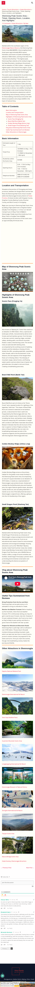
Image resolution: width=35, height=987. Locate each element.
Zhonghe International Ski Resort (12, 810)
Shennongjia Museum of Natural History (14, 787)
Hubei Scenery (6, 861)
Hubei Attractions (17, 23)
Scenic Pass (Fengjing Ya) (15, 119)
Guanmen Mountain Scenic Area (12, 741)
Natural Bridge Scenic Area (10, 857)
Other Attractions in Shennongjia (16, 132)
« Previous (4, 948)
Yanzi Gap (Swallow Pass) (9, 717)
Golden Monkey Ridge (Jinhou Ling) (19, 123)
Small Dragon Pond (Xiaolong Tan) (18, 125)
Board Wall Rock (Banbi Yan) (16, 121)
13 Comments (6, 23)
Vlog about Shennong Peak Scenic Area (18, 128)
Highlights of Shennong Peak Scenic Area (18, 117)
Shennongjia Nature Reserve (11, 48)
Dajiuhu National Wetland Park (11, 671)
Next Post (30, 868)
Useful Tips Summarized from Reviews (18, 130)
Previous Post (6, 868)
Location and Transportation (15, 112)
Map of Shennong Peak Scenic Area (17, 114)
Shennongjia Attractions (18, 861)
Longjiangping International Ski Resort (14, 764)
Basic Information (11, 110)
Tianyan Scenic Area (8, 833)
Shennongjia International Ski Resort (13, 694)
